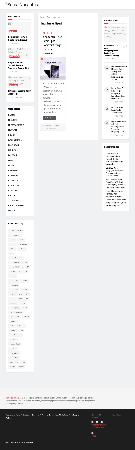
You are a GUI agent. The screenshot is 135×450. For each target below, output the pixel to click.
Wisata (11, 211)
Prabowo (13, 321)
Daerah (13, 31)
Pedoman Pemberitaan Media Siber (55, 415)
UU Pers (9, 418)
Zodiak (21, 367)
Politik (11, 196)
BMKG (21, 240)
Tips (23, 362)
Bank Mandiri (14, 235)
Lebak (11, 299)
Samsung (13, 348)
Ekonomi (12, 120)
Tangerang (13, 362)
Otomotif (13, 180)
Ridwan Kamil (14, 344)
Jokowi (12, 276)
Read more (49, 118)
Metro (23, 303)
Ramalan (12, 339)
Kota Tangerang (15, 294)
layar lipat (56, 17)
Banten (12, 240)
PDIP (25, 308)
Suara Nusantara (52, 125)
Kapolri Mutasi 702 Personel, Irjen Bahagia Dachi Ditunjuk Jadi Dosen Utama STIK (118, 93)
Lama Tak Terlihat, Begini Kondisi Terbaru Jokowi (117, 110)
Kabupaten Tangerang (18, 280)
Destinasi (23, 244)
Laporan (12, 155)
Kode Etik (26, 415)
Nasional (13, 85)
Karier (18, 415)
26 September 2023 (16, 97)
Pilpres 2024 (14, 317)
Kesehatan (13, 145)
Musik (11, 165)
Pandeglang (14, 308)
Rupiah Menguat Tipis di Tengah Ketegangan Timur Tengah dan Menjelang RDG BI (119, 126)
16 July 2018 (13, 43)
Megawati (13, 303)
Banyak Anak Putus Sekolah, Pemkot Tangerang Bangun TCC (18, 65)
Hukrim (12, 271)
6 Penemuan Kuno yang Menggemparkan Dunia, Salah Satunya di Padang (111, 50)
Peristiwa (13, 191)
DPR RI (12, 249)
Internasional (15, 140)
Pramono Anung (16, 330)
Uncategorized (16, 206)
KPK (27, 294)
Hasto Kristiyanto (16, 267)
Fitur (11, 253)
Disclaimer (10, 415)
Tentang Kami (76, 415)
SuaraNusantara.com (14, 398)
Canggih (12, 244)
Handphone (14, 262)
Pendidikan (14, 56)
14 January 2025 (50, 128)
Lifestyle (13, 160)
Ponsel (26, 317)
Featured (13, 130)
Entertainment (16, 125)
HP (28, 267)
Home (42, 17)
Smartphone (14, 353)
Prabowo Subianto (16, 326)
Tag (48, 17)
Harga (24, 262)
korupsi (24, 290)
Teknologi (47, 33)
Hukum (11, 135)
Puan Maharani (15, 335)
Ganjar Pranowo (15, 258)
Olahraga (13, 175)
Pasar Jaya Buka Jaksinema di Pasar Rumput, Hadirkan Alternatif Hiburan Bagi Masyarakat (114, 159)
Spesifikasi (14, 357)
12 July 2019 (13, 72)
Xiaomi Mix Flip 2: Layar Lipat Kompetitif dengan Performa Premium (52, 45)
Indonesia (23, 271)
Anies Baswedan (16, 231)
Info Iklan (35, 415)
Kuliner (12, 150)
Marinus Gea (23, 299)
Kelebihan (13, 285)
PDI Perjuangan (15, 312)
